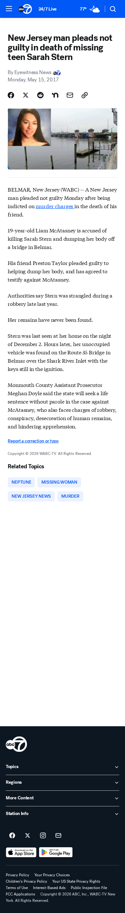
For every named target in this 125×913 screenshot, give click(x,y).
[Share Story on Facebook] (10, 95)
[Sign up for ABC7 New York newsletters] (58, 835)
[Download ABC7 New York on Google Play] (56, 852)
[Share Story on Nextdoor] (55, 95)
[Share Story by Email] (69, 95)
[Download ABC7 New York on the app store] (21, 852)
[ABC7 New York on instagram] (43, 835)
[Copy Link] (84, 95)
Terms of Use (17, 888)
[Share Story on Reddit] (40, 95)
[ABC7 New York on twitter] (27, 835)
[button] (9, 8)
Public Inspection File (89, 888)
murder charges (55, 205)
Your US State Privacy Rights (76, 881)
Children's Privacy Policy (26, 881)
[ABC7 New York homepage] (25, 9)
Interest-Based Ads (49, 888)
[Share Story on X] (25, 95)
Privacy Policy (17, 875)
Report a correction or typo (33, 441)
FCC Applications (20, 894)
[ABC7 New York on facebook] (12, 835)
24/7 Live (47, 9)
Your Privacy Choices (52, 875)
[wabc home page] (16, 744)
